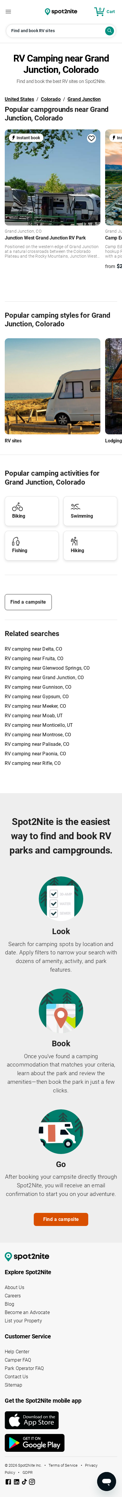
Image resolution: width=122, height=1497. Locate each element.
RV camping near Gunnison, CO (38, 687)
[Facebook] (9, 1482)
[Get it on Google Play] (61, 1443)
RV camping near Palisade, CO (37, 744)
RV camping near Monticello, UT (39, 725)
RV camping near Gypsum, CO (37, 696)
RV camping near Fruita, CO (34, 658)
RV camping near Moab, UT (34, 715)
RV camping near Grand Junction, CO (44, 677)
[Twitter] (24, 1482)
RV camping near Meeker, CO (35, 706)
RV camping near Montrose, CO (38, 734)
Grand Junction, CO (23, 231)
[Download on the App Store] (61, 1420)
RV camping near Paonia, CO (35, 754)
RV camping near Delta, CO (33, 649)
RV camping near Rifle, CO (33, 763)
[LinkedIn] (17, 1482)
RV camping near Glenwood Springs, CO (47, 668)
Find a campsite (28, 602)
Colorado (50, 99)
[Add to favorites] (91, 138)
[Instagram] (32, 1482)
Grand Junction (84, 99)
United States (19, 99)
